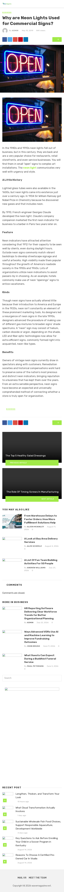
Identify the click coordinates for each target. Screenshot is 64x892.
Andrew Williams (36, 568)
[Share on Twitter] (10, 39)
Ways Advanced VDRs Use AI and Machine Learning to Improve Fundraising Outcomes (41, 636)
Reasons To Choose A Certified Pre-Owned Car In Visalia (35, 857)
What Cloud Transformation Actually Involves (35, 809)
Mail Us (22, 877)
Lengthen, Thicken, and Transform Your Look (37, 795)
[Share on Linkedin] (25, 39)
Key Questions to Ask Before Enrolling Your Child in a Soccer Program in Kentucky (37, 842)
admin (15, 30)
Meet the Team (37, 877)
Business (6, 12)
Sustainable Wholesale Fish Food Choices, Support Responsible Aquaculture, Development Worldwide (38, 825)
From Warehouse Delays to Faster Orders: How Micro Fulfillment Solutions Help (40, 519)
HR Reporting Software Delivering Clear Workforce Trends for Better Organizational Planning (40, 613)
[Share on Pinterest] (20, 39)
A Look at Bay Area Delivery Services (41, 540)
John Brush (33, 646)
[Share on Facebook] (4, 39)
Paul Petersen (35, 666)
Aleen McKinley (35, 527)
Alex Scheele (34, 546)
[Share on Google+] (15, 39)
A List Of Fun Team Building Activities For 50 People (40, 562)
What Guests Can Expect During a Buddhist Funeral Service (40, 658)
